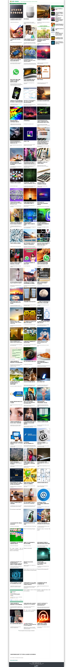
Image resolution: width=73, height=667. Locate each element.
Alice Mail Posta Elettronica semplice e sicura (43, 503)
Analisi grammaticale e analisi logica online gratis (16, 342)
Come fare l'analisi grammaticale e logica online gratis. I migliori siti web (16, 345)
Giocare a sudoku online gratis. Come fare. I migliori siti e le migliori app (42, 486)
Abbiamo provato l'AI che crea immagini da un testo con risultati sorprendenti (29, 405)
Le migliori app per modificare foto (28, 364)
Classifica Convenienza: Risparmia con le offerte (43, 40)
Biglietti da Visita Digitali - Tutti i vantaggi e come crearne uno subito (30, 565)
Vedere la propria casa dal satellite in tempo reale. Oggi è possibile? (16, 466)
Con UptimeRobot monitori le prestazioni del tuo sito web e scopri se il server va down (30, 186)
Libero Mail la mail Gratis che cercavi (42, 624)
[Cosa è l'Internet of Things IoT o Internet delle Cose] (53, 43)
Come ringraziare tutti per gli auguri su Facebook (23, 654)
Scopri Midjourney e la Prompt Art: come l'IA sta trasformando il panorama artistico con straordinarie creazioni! (29, 167)
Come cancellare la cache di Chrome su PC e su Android (30, 604)
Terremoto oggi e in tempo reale (42, 163)
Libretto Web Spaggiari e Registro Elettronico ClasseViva (42, 283)
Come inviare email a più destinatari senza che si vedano (15, 302)
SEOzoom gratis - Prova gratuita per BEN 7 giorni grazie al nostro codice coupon (30, 105)
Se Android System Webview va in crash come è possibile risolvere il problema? (16, 104)
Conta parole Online (15, 243)
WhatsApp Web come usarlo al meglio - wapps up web (15, 80)
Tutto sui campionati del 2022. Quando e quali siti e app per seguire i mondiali (30, 345)
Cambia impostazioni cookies (38, 663)
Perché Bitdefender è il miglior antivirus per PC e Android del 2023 (15, 142)
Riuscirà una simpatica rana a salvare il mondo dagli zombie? (29, 486)
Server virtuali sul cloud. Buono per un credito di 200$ (43, 345)
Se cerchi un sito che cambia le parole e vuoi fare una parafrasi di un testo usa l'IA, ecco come (30, 506)
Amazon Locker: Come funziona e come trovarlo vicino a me (15, 322)
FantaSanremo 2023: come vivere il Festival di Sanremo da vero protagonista (16, 483)
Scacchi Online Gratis (29, 381)
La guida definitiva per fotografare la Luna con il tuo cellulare (43, 305)
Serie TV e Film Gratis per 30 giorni (29, 543)
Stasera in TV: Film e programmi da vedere (29, 283)
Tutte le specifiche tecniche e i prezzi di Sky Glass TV (43, 207)
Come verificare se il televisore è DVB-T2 (29, 203)
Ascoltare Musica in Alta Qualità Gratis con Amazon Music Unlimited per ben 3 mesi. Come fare (16, 227)
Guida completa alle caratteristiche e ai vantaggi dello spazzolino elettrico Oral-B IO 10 (43, 325)
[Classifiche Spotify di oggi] (53, 29)
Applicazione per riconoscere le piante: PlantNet (16, 163)
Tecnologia (36, 662)
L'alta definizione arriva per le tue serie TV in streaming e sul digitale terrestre (15, 627)
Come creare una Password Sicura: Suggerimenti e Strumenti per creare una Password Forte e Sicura (43, 143)
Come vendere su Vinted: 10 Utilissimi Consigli (30, 40)
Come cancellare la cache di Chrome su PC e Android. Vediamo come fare (29, 607)
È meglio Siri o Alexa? (15, 182)
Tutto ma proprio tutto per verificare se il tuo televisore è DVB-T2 (29, 206)
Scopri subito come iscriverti (27, 545)
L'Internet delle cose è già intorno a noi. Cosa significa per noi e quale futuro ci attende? (15, 586)
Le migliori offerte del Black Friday (14, 22)
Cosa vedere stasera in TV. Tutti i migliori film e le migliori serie (30, 286)
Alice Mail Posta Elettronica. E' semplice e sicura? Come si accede (43, 507)
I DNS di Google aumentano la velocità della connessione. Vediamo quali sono (42, 83)
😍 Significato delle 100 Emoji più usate (30, 322)
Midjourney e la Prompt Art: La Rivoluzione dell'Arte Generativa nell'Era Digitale (30, 163)
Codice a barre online (42, 421)
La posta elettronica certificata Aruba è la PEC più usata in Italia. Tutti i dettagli (43, 446)
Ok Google (26, 18)
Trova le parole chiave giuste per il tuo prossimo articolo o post (16, 203)
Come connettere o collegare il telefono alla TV (29, 463)
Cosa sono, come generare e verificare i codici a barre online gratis (43, 425)
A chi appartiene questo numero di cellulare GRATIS (30, 423)
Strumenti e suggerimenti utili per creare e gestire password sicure (43, 146)
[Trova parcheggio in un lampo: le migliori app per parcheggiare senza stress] (53, 14)
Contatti (43, 663)
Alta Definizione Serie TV (16, 623)
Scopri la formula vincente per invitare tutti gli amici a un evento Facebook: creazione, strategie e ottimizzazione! (30, 587)
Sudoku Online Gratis (42, 482)
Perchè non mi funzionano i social (42, 402)
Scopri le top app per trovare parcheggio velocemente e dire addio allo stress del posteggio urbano (43, 125)
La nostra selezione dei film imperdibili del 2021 (16, 42)
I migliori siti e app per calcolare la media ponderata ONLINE (42, 186)
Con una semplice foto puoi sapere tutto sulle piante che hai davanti (15, 167)
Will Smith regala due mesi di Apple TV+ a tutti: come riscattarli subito (43, 244)
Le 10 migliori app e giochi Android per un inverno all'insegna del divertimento (43, 526)
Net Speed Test (41, 381)
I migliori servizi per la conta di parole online (15, 246)
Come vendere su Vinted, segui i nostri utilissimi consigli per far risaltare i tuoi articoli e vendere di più (30, 43)
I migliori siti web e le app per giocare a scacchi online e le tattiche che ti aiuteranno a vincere (29, 385)
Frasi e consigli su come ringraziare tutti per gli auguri (16, 657)
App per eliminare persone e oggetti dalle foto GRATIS (16, 282)
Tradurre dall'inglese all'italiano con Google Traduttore (15, 266)
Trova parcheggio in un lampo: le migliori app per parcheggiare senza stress (43, 121)
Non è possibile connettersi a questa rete (29, 224)
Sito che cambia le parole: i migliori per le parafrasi (29, 503)
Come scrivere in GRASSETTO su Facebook (16, 604)
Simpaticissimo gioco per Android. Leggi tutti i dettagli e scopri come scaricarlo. (29, 145)
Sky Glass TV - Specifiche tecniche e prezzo (42, 203)
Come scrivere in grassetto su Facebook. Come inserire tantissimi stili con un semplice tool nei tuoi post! (16, 607)
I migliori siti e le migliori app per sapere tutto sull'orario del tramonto (42, 63)
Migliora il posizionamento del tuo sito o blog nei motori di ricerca (29, 101)
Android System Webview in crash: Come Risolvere (16, 101)
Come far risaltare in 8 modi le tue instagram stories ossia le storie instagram (42, 546)
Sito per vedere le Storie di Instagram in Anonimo (43, 224)
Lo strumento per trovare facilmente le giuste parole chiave (15, 206)
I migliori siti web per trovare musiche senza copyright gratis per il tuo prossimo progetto (15, 124)
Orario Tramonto (41, 59)
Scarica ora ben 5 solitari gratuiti (14, 545)
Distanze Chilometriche (43, 100)
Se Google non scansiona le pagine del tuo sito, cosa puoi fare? (43, 566)
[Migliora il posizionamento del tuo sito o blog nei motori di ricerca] (53, 34)
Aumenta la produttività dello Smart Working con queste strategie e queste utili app (16, 567)
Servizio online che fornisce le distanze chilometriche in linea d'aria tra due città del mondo (43, 104)
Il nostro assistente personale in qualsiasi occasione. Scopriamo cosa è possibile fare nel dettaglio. (29, 23)
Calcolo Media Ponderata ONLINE (41, 183)
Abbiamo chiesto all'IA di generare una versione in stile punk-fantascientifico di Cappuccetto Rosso (43, 607)
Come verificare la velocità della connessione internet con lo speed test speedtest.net (42, 385)
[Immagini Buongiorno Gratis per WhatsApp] (53, 25)
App (40, 662)
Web (38, 662)
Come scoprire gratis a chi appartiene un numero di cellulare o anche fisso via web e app (30, 426)
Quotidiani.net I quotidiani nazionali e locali (42, 362)
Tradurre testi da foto (30, 301)
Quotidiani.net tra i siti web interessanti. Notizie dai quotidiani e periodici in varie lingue (43, 366)
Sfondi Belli (27, 120)
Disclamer (30, 663)
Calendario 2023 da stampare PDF (42, 583)
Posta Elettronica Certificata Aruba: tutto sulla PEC (42, 443)
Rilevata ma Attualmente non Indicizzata (41, 563)
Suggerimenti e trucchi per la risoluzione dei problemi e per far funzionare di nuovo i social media (43, 406)
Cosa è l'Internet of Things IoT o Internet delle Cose (16, 583)
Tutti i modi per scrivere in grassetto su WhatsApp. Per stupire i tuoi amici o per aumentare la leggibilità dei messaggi (16, 365)
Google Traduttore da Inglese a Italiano (16, 263)
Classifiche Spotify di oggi (59, 29)
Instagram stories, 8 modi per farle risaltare (43, 543)
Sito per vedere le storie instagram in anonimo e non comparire (43, 227)
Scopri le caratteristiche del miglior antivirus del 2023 (16, 145)
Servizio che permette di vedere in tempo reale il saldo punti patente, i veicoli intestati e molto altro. (30, 446)
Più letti (33, 662)
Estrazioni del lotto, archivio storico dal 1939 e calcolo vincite (29, 60)
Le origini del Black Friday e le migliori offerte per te (16, 19)
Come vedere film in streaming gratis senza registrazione (29, 83)
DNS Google (40, 79)
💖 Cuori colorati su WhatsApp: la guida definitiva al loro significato (30, 624)
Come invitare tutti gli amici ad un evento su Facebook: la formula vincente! (30, 583)
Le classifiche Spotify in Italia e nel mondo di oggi (30, 526)
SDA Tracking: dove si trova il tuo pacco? (29, 244)
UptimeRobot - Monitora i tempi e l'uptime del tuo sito (30, 183)
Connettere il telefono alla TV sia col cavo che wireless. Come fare (29, 467)
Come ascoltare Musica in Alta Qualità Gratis (16, 223)
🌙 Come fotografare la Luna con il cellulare (43, 302)
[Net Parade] (11, 1)
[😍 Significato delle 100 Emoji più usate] (53, 38)
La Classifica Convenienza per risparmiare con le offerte (43, 44)
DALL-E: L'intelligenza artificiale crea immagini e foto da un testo (29, 402)
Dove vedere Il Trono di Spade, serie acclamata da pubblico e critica (43, 22)
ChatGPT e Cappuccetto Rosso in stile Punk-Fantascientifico (42, 604)
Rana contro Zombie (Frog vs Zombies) (29, 483)
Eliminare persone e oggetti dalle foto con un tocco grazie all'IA (15, 286)
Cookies (33, 663)
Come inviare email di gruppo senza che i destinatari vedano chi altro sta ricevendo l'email (16, 305)
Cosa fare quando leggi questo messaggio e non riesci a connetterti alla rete (30, 227)
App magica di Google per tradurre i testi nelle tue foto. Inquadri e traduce (30, 305)
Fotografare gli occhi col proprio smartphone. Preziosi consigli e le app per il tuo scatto (15, 425)
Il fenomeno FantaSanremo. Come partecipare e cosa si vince (16, 486)
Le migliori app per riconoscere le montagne (15, 383)
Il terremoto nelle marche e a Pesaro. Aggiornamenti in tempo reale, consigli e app (42, 166)
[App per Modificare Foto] (53, 9)
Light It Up (26, 141)
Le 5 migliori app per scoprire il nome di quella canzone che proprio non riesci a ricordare (16, 506)
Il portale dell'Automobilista (29, 443)
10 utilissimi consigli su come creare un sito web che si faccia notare (16, 446)
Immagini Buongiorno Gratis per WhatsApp (42, 263)
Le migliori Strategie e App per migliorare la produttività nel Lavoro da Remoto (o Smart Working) (16, 563)
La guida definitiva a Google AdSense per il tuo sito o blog (43, 466)
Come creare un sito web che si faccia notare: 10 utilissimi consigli (16, 443)
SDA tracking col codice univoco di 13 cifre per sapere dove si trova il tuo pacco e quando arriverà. (30, 247)
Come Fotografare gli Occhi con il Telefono (15, 422)
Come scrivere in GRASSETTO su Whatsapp (16, 362)
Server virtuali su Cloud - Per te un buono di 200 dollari (42, 342)
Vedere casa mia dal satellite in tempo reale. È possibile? (16, 463)
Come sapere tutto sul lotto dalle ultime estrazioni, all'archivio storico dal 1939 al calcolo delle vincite (30, 63)
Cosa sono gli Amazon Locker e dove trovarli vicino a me (15, 325)
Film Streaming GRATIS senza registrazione (29, 80)
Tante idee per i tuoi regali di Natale (14, 526)
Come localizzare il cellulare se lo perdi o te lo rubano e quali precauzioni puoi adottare (15, 63)
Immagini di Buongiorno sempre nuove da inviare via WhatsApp (43, 266)
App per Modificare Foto (30, 361)
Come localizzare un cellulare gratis (15, 60)
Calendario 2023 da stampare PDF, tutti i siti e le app (43, 586)
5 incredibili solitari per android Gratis (16, 543)
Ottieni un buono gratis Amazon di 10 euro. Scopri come (16, 405)
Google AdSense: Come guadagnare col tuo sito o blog (43, 463)
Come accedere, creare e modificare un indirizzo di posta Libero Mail (43, 627)
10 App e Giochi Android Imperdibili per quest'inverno (43, 523)
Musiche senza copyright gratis (14, 121)
